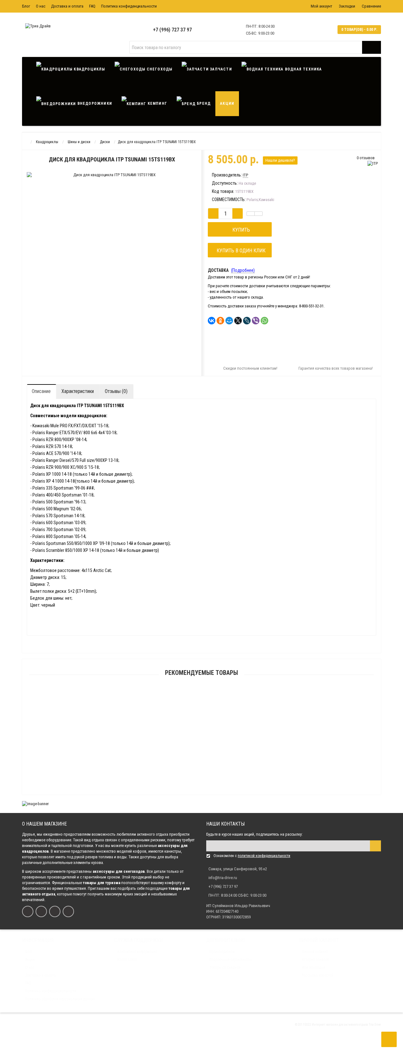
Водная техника (303, 69)
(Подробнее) (243, 270)
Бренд (203, 103)
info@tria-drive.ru (222, 877)
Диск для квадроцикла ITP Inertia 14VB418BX (201, 733)
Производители (222, 952)
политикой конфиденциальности (264, 856)
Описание (41, 391)
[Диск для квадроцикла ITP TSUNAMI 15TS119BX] (71, 183)
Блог (26, 6)
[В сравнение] (258, 213)
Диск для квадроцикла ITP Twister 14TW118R (201, 793)
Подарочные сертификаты (230, 959)
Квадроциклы (88, 69)
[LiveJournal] (247, 320)
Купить (240, 230)
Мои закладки (313, 967)
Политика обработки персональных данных (60, 999)
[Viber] (255, 320)
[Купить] (186, 695)
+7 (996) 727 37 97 (172, 30)
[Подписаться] (375, 845)
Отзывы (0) (116, 391)
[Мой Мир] (229, 320)
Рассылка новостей (317, 975)
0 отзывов (366, 157)
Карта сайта (127, 959)
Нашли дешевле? (280, 160)
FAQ (92, 6)
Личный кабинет (315, 952)
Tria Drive (374, 1024)
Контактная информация (137, 952)
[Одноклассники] (220, 320)
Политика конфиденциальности (129, 6)
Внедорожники (94, 103)
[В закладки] (251, 213)
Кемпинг (156, 103)
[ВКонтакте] (211, 320)
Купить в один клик (239, 251)
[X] (238, 320)
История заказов (315, 959)
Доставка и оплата (67, 6)
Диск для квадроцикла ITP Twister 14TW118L (201, 763)
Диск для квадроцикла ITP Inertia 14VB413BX (201, 703)
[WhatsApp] (264, 320)
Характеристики (77, 391)
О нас (40, 6)
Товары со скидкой (225, 967)
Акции (227, 103)
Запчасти (220, 69)
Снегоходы (158, 69)
